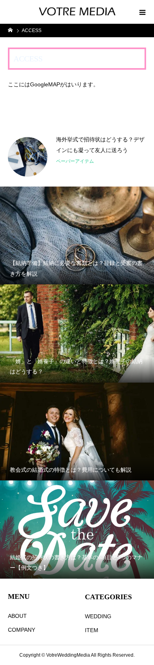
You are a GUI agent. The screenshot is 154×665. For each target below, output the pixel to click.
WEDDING (98, 616)
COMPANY (21, 630)
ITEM (91, 630)
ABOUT (17, 616)
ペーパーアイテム (75, 161)
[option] (77, 157)
